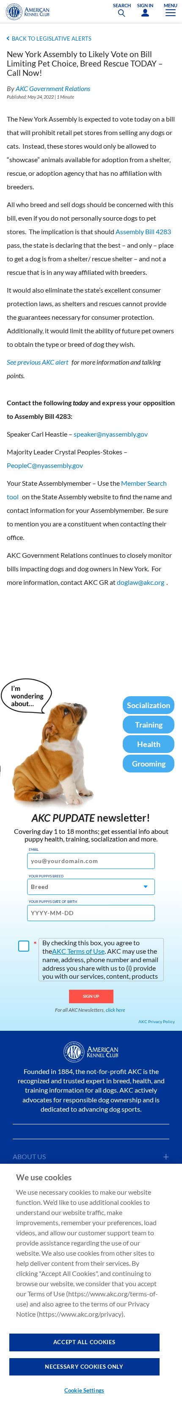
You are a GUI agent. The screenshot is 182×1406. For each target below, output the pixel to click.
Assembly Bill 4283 (143, 231)
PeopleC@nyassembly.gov (45, 465)
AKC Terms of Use (78, 951)
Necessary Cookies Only (84, 1366)
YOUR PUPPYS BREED (46, 876)
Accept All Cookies (84, 1342)
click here (115, 1010)
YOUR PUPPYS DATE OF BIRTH (53, 901)
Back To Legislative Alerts (51, 38)
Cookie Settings (84, 1390)
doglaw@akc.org (140, 582)
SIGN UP (91, 996)
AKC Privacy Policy (156, 1021)
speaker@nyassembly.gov (111, 434)
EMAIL (34, 849)
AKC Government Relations (53, 88)
